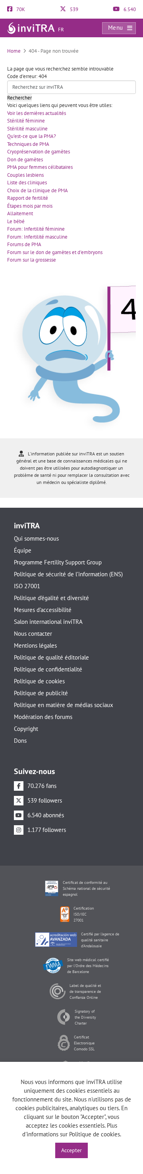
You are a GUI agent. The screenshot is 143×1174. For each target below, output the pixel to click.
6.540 (129, 9)
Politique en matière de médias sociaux (63, 705)
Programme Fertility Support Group (58, 562)
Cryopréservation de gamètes (38, 151)
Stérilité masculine (27, 128)
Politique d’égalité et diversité (51, 598)
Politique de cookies (39, 681)
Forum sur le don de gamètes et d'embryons (54, 252)
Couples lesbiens (25, 175)
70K (20, 9)
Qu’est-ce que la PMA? (31, 136)
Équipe (22, 550)
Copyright (26, 729)
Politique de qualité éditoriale (51, 657)
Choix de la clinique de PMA (37, 190)
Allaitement (20, 213)
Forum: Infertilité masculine (37, 236)
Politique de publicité (41, 693)
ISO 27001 (27, 586)
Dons (20, 741)
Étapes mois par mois (29, 206)
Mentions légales (35, 645)
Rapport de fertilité (27, 198)
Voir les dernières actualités (36, 113)
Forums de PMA (24, 244)
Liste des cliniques (27, 182)
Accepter (71, 1150)
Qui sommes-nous (36, 538)
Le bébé (16, 221)
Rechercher (19, 97)
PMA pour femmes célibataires (40, 167)
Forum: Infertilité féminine (36, 229)
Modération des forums (43, 717)
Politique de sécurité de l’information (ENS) (68, 574)
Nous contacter (33, 634)
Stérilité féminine (26, 120)
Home (14, 51)
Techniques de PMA (28, 144)
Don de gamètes (25, 159)
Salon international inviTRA (48, 622)
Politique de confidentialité (48, 669)
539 (73, 9)
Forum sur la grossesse (31, 259)
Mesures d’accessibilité (43, 610)
